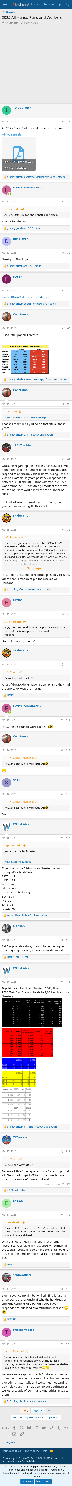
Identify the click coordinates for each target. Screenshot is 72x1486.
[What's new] (60, 4)
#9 (68, 614)
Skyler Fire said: (13, 621)
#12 (68, 750)
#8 (68, 529)
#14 (68, 838)
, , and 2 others (30, 589)
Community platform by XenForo (33, 1458)
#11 (68, 720)
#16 (68, 981)
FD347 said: (10, 411)
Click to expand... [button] (36, 568)
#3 (68, 252)
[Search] (67, 4)
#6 (68, 404)
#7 (68, 459)
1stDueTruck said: (14, 209)
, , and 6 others (37, 379)
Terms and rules (12, 1451)
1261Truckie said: (14, 537)
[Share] (63, 122)
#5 (68, 328)
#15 (68, 939)
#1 (68, 121)
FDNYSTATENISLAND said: (19, 758)
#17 (68, 1151)
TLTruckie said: (12, 1222)
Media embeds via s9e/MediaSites (19, 1461)
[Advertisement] (36, 64)
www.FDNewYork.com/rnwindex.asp (26, 297)
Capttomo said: (13, 845)
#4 (68, 290)
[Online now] (9, 194)
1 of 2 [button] (25, 1410)
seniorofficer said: (14, 1351)
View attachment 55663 (17, 861)
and (24, 228)
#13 (68, 794)
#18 (68, 1214)
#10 (68, 664)
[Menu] (5, 4)
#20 (68, 1343)
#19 (68, 1289)
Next (37, 1410)
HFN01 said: (11, 672)
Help (44, 1451)
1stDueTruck (12, 23)
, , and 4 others (32, 303)
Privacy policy (31, 1451)
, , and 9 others (36, 177)
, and (27, 915)
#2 (68, 201)
